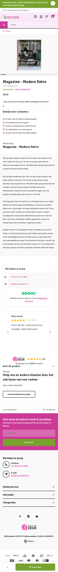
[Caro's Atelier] (11, 17)
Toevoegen (37, 567)
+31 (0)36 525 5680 (18, 277)
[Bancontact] (41, 556)
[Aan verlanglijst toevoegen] (4, 106)
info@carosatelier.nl (19, 284)
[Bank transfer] (7, 556)
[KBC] (24, 556)
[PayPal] (50, 556)
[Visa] (20, 560)
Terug (7, 31)
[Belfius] (16, 556)
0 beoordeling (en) (22, 89)
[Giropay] (45, 560)
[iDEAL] (33, 556)
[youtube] (36, 516)
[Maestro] (29, 560)
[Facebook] (19, 516)
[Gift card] (12, 560)
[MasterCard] (37, 560)
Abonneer (29, 442)
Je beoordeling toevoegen (19, 394)
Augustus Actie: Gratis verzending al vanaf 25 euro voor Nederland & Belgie (25, 3)
